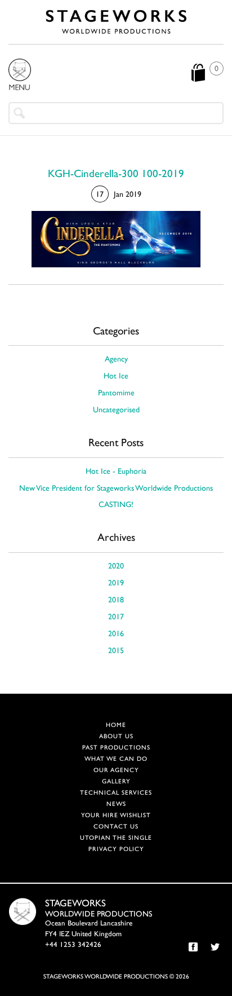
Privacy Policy (116, 849)
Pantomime (116, 393)
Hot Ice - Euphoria (116, 471)
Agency (116, 359)
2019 (116, 583)
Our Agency (116, 770)
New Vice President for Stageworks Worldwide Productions (116, 488)
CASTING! (116, 505)
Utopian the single (116, 838)
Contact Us (116, 827)
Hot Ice (116, 376)
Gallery (116, 782)
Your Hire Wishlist (116, 815)
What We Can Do (116, 759)
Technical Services (116, 793)
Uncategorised (116, 410)
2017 (116, 617)
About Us (116, 736)
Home (116, 725)
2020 (116, 566)
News (116, 804)
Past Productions (116, 748)
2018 (116, 600)
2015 (116, 651)
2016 (116, 634)
